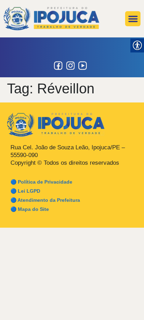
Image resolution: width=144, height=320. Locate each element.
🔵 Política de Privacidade (41, 182)
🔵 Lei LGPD (25, 191)
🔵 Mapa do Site (29, 209)
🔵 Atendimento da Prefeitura (45, 200)
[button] (133, 19)
